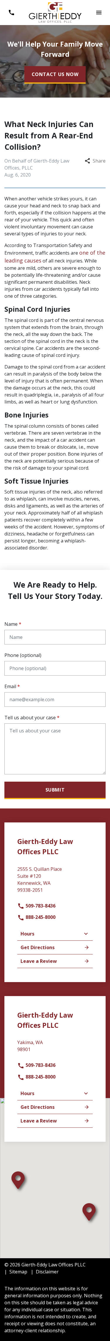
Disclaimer (47, 1271)
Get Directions (38, 947)
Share (99, 161)
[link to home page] (55, 12)
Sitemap (18, 1271)
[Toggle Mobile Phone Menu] (11, 12)
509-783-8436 (39, 906)
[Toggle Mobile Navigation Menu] (98, 12)
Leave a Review (39, 961)
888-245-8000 (39, 917)
